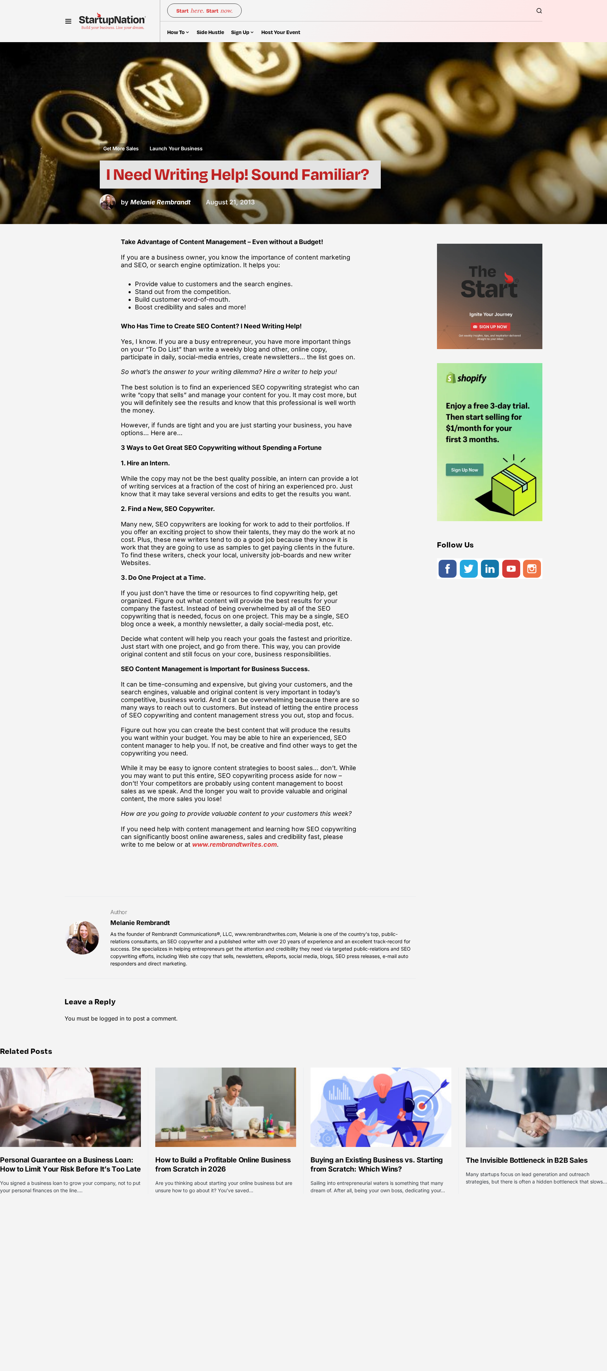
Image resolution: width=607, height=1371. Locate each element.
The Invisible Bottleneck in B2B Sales (527, 1160)
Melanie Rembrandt (140, 922)
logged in (111, 1018)
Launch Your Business (176, 148)
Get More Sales (121, 148)
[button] (68, 21)
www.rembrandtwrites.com (234, 844)
